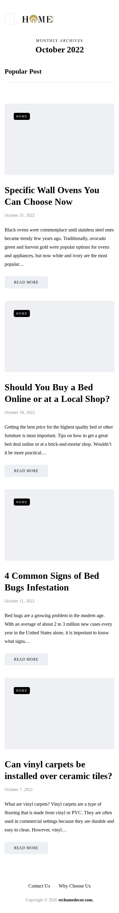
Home (21, 116)
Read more (26, 282)
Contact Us (39, 885)
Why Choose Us (75, 885)
